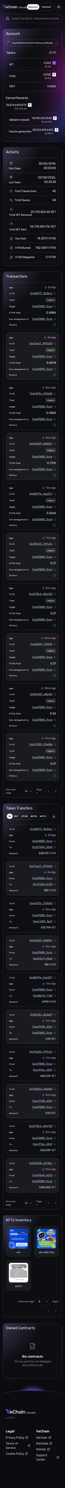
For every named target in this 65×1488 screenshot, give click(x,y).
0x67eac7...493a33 (40, 343)
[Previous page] (48, 791)
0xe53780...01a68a (40, 744)
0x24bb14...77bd (42, 995)
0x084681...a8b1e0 (41, 694)
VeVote (41, 1449)
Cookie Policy (15, 1454)
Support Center (41, 1457)
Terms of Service (12, 1445)
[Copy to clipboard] (56, 43)
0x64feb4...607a (42, 1175)
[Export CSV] (54, 816)
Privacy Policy (15, 1438)
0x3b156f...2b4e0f (41, 1014)
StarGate (42, 1443)
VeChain (41, 1438)
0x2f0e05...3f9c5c (40, 544)
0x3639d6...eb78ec (40, 1163)
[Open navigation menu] (58, 6)
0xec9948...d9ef (42, 1026)
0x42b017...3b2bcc (41, 293)
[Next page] (56, 791)
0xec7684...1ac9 (42, 921)
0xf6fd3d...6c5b (42, 884)
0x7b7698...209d (42, 847)
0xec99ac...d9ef (42, 1070)
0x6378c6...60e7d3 (40, 594)
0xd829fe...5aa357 (40, 493)
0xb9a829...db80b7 (40, 443)
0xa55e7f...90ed (42, 958)
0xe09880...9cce (42, 306)
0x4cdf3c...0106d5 (41, 393)
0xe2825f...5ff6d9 (41, 644)
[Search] (7, 18)
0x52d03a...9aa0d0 (40, 1089)
